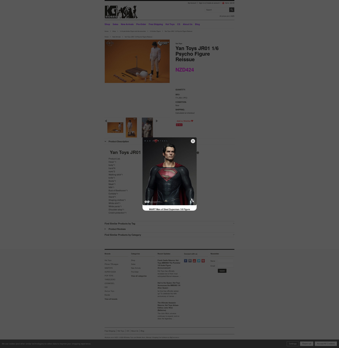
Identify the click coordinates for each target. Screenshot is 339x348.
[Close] (193, 141)
